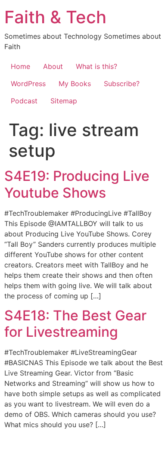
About (53, 66)
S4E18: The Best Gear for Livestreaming (75, 323)
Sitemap (63, 100)
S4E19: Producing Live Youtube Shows (76, 184)
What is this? (96, 66)
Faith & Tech (55, 17)
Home (20, 66)
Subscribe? (122, 83)
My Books (75, 83)
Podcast (24, 100)
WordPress (28, 83)
